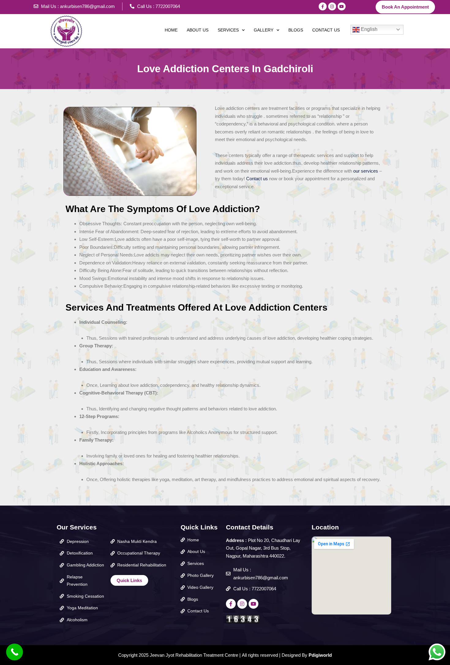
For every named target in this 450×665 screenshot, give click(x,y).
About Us (197, 30)
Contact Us (326, 30)
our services (365, 171)
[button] (231, 30)
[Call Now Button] (14, 652)
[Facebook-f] (323, 6)
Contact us (256, 178)
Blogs (295, 30)
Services (228, 30)
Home (171, 30)
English (368, 29)
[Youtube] (342, 6)
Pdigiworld (320, 655)
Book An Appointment (405, 6)
